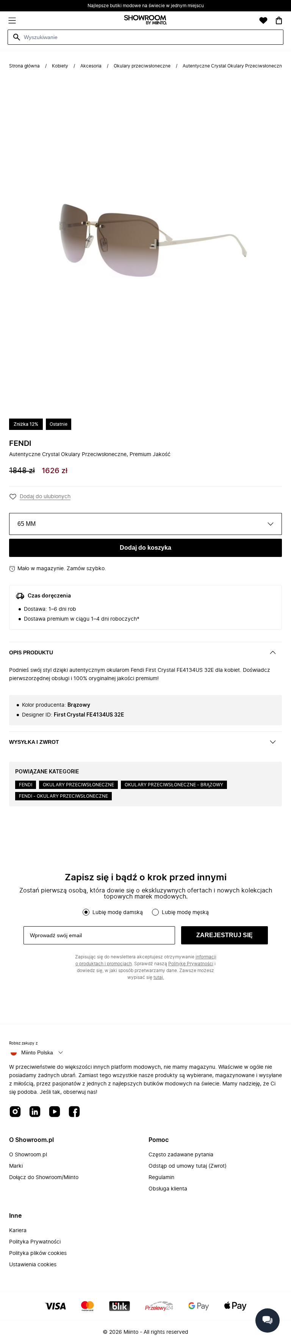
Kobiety (60, 66)
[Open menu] (12, 20)
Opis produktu (31, 652)
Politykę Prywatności (190, 963)
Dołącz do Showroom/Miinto (43, 1177)
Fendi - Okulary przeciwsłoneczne (63, 796)
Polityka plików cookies (38, 1253)
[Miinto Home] (145, 20)
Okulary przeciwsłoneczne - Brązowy (174, 785)
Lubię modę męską (185, 912)
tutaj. (158, 977)
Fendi (20, 443)
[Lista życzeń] (263, 20)
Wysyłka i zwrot (34, 742)
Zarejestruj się (224, 935)
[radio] (86, 912)
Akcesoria (91, 66)
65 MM (26, 524)
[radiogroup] (145, 912)
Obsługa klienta (168, 1189)
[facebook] (74, 1112)
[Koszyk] (279, 20)
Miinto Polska (37, 1052)
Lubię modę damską (117, 912)
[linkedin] (35, 1112)
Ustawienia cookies (32, 1264)
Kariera (18, 1230)
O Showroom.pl (28, 1154)
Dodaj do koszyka (145, 547)
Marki (16, 1166)
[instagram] (15, 1112)
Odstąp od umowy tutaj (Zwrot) (188, 1166)
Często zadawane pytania (181, 1154)
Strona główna (24, 66)
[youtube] (54, 1112)
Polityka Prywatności (35, 1242)
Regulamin (161, 1177)
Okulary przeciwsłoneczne (142, 66)
